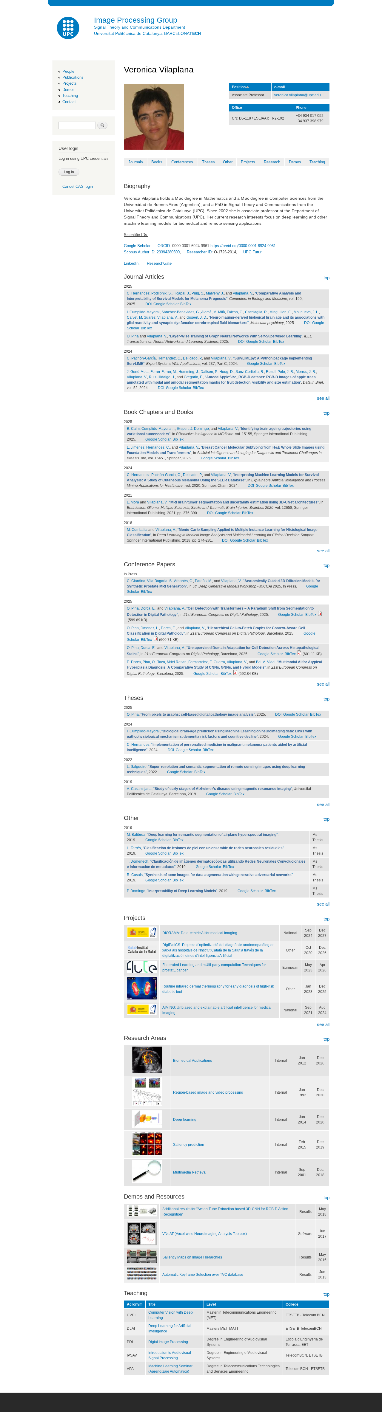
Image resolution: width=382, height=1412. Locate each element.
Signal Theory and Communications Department (139, 27)
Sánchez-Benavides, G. (180, 312)
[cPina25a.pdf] (155, 640)
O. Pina (133, 336)
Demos (68, 89)
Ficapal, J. (181, 293)
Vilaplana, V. (243, 293)
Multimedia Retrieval (190, 1172)
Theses (208, 162)
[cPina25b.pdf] (299, 654)
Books (156, 162)
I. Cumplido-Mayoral (143, 312)
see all (323, 398)
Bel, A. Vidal (265, 662)
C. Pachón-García (141, 358)
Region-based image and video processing (208, 1092)
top (326, 277)
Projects (69, 83)
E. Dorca (134, 662)
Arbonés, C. (183, 581)
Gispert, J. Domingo (193, 429)
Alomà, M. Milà (213, 312)
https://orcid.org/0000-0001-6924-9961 (243, 246)
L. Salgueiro (137, 767)
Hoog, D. (226, 372)
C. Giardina (136, 581)
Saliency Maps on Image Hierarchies (192, 1257)
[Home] (69, 28)
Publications (73, 77)
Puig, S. (198, 293)
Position (239, 87)
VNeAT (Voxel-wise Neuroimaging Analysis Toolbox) (204, 1234)
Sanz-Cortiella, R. (249, 372)
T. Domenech (137, 861)
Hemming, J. (188, 372)
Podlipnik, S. (161, 293)
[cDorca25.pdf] (235, 674)
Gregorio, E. (193, 377)
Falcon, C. (235, 312)
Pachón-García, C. (166, 475)
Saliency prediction (188, 1145)
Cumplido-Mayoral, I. (158, 429)
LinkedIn (131, 263)
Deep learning (184, 1119)
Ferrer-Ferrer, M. (163, 372)
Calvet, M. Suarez (141, 317)
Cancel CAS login (77, 186)
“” (235, 336)
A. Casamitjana (139, 789)
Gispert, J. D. (197, 317)
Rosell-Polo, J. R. (280, 372)
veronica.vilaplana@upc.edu (297, 95)
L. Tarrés (134, 848)
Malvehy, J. (215, 293)
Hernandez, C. (169, 358)
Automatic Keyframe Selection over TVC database (202, 1274)
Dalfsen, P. (209, 372)
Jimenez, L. (150, 628)
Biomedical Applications (192, 1060)
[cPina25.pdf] (320, 615)
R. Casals (135, 875)
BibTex (185, 304)
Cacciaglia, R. (256, 312)
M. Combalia (137, 530)
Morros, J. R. (306, 372)
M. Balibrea (136, 835)
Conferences (182, 162)
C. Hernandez (138, 293)
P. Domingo (136, 891)
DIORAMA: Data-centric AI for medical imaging (199, 933)
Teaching (70, 95)
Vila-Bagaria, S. (159, 581)
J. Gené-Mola (138, 372)
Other (227, 162)
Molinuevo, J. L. (306, 312)
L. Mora (133, 502)
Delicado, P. (192, 358)
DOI (148, 304)
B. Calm (133, 429)
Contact (69, 102)
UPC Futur (252, 252)
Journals (135, 162)
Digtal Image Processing (168, 1342)
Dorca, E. (148, 608)
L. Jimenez (135, 447)
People (68, 71)
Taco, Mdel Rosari (172, 662)
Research (272, 162)
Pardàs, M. (203, 581)
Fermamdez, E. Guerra (206, 662)
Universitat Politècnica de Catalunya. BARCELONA (147, 33)
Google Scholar (166, 304)
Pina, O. (149, 662)
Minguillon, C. (280, 312)
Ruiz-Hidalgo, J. (162, 377)
